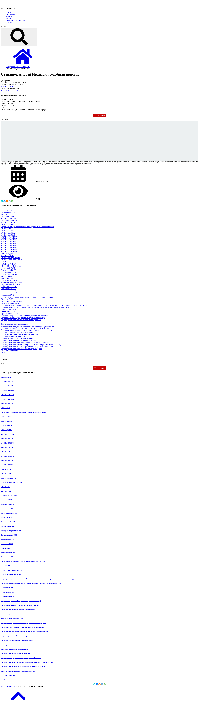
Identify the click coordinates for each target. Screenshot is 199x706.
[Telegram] (10, 201)
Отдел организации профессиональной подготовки (21, 320)
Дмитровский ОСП (8, 270)
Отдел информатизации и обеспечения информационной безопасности (29, 330)
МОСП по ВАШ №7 (9, 239)
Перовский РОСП (8, 295)
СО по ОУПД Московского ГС (13, 301)
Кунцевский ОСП (8, 214)
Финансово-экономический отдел (14, 324)
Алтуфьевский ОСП (9, 280)
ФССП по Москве (8, 686)
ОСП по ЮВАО (7, 229)
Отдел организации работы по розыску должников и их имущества (27, 326)
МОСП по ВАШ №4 (9, 245)
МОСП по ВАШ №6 (9, 241)
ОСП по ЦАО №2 (8, 233)
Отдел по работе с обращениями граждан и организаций (23, 318)
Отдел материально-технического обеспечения (19, 334)
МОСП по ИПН (7, 86)
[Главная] (23, 65)
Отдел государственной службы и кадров (17, 332)
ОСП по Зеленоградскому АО (12, 303)
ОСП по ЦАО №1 (8, 235)
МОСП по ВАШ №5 (9, 243)
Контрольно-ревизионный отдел (13, 322)
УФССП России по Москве (11, 90)
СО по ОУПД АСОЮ (9, 220)
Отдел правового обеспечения (13, 336)
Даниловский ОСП (8, 210)
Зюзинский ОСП (7, 276)
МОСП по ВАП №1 (8, 223)
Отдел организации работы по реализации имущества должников (27, 347)
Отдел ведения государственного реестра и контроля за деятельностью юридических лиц (36, 307)
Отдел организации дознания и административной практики (25, 342)
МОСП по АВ (6, 262)
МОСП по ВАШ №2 (9, 249)
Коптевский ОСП (8, 268)
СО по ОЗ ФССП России (11, 266)
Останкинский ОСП (9, 311)
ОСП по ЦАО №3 (8, 231)
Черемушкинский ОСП (10, 274)
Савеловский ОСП (8, 272)
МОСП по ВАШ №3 (9, 247)
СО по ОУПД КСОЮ (9, 216)
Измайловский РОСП (9, 293)
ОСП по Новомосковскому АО (13, 260)
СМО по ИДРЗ (7, 254)
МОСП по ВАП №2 (8, 218)
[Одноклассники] (7, 201)
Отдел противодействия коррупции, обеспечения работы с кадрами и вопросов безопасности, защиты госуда (44, 305)
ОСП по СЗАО (7, 225)
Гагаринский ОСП (8, 212)
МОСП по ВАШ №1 (9, 251)
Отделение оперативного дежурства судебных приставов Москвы (27, 297)
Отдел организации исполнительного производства (21, 349)
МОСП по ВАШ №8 (9, 237)
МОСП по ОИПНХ (8, 264)
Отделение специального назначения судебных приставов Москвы (27, 227)
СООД (3, 353)
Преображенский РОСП (10, 314)
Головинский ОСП (8, 309)
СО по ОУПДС (7, 299)
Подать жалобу (99, 368)
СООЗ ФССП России (9, 351)
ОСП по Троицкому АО (10, 258)
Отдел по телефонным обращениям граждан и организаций (24, 316)
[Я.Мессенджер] (2, 201)
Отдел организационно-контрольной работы (18, 340)
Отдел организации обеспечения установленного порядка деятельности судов (31, 345)
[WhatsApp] (12, 201)
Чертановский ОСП (9, 287)
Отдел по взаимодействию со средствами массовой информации (26, 328)
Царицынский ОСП (9, 291)
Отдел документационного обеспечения (17, 338)
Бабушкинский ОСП (9, 278)
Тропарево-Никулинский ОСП (13, 283)
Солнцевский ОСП (8, 289)
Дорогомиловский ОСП (10, 285)
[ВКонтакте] (4, 201)
